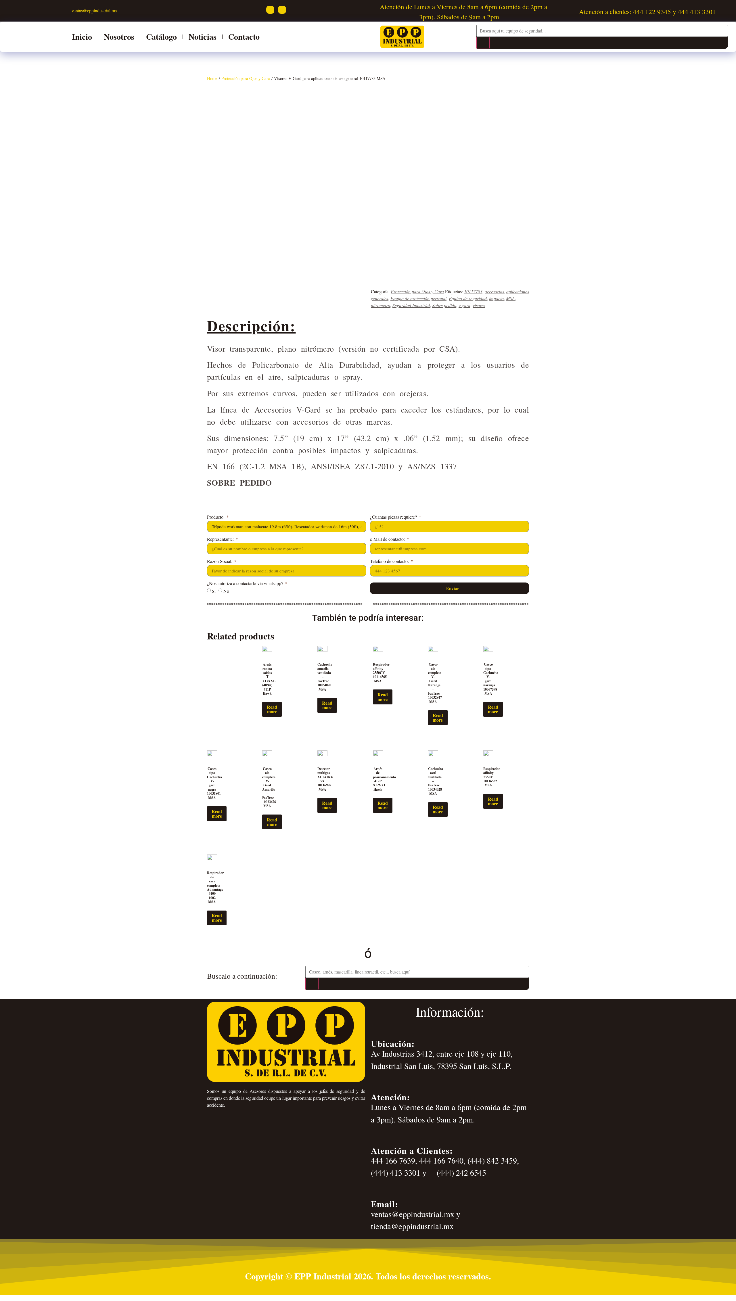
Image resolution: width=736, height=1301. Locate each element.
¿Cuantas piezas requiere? (394, 517)
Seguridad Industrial (411, 305)
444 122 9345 (652, 11)
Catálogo (161, 37)
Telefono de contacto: (390, 561)
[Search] (483, 43)
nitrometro (380, 305)
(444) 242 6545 (460, 1172)
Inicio (82, 37)
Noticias (202, 37)
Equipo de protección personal (418, 298)
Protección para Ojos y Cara (245, 78)
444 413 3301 (697, 11)
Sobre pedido (444, 305)
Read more (272, 709)
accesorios (494, 291)
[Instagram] (282, 10)
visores (479, 305)
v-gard (464, 305)
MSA (510, 298)
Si (214, 591)
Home (212, 78)
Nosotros (119, 37)
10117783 (473, 291)
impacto (496, 298)
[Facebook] (270, 10)
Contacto (244, 37)
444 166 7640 (441, 1160)
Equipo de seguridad (468, 298)
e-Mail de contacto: (388, 539)
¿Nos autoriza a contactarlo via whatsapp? (245, 583)
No (226, 591)
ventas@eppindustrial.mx (93, 10)
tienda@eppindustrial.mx (412, 1225)
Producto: (216, 517)
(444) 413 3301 (395, 1172)
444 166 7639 (393, 1160)
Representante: (221, 539)
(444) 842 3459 (492, 1160)
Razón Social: (220, 561)
